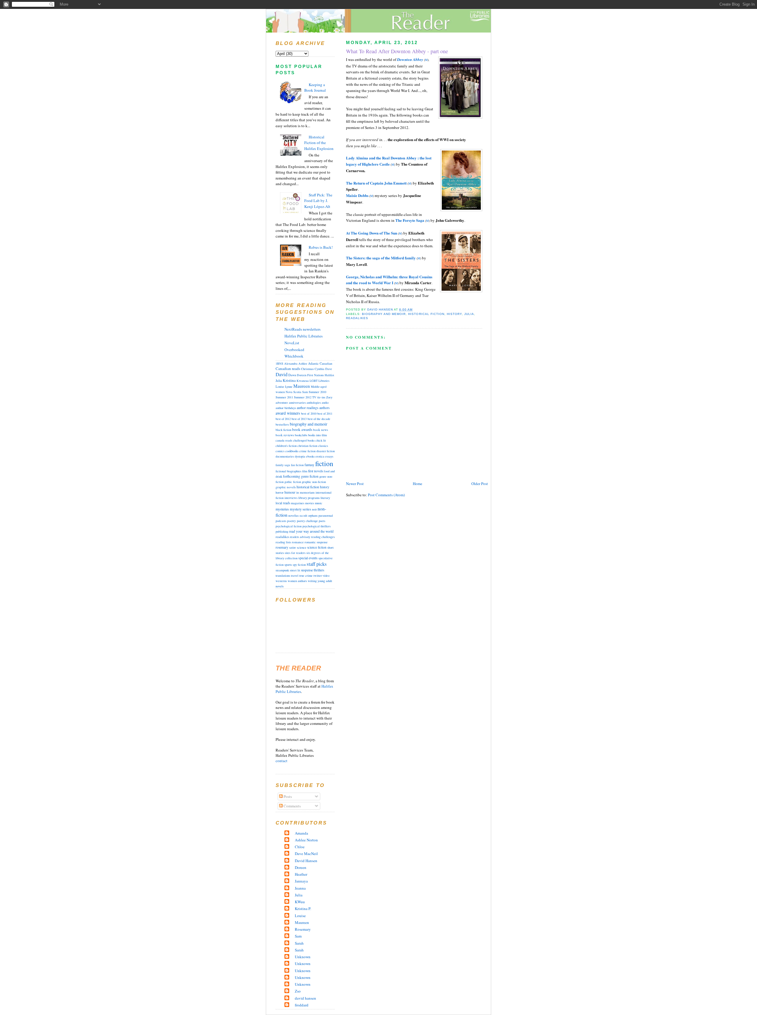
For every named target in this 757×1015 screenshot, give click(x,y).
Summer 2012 (302, 397)
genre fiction (309, 476)
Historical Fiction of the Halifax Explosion (319, 142)
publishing (282, 531)
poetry (291, 520)
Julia (469, 314)
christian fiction (307, 446)
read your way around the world (311, 531)
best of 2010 (308, 413)
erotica (320, 456)
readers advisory (300, 537)
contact (281, 760)
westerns (281, 581)
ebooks (310, 456)
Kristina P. (303, 908)
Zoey (329, 397)
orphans (313, 515)
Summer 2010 (317, 392)
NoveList (291, 342)
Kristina (289, 380)
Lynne (288, 386)
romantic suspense (316, 542)
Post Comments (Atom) (386, 494)
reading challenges (323, 537)
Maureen (301, 386)
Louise (280, 386)
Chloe (300, 846)
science (301, 547)
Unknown (302, 956)
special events (308, 558)
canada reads (284, 440)
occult (303, 515)
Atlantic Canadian (320, 363)
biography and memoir (384, 314)
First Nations (315, 375)
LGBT (314, 381)
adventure (282, 402)
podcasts (281, 521)
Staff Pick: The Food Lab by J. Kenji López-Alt (318, 200)
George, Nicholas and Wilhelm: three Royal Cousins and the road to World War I (389, 280)
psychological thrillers (317, 526)
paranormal (325, 515)
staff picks (317, 563)
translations (283, 575)
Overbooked (294, 349)
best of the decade (319, 419)
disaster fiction (325, 451)
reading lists (283, 542)
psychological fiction (289, 526)
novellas (293, 515)
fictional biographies (288, 471)
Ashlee (302, 363)
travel (294, 575)
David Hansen (306, 860)
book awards (302, 429)
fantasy (309, 465)
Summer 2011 (284, 397)
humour (289, 492)
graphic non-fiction (314, 482)
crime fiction (307, 451)
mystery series (300, 509)
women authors (297, 581)
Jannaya (301, 881)
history (454, 314)
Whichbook (293, 356)
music (318, 503)
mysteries (282, 509)
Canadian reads (288, 368)
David (281, 374)
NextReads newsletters (302, 329)
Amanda (301, 833)
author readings (307, 407)
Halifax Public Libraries (303, 336)
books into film (317, 435)
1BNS (279, 363)
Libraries (323, 381)
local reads (283, 503)
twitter (317, 575)
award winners (288, 413)
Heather (301, 874)
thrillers (319, 570)
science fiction (316, 547)
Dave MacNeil (306, 853)
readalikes (357, 318)
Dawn (292, 375)
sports (288, 565)
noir (314, 509)
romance (298, 542)
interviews (290, 498)
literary (325, 498)
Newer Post (355, 483)
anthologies (314, 402)
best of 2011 (324, 413)
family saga (283, 465)
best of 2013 (299, 419)
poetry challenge (307, 521)
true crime (306, 575)
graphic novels (286, 487)
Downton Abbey (410, 59)
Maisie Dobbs (357, 195)
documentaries (285, 456)
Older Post (479, 483)
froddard (301, 1005)
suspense (307, 570)
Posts (287, 796)
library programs (309, 498)
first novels (315, 471)
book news (320, 429)
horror (280, 492)
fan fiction (297, 465)
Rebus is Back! (321, 247)
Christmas (307, 369)
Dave (328, 369)
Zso (298, 991)
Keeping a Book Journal (315, 87)
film (304, 471)
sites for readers (295, 553)
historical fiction (426, 314)
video (326, 575)
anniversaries (297, 402)
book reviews (285, 435)
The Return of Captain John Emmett (376, 183)
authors (324, 407)
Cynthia (319, 369)
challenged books (304, 440)
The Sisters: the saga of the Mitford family (381, 258)
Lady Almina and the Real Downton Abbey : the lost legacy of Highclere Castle (388, 161)
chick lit (321, 440)
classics (323, 445)
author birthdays (286, 408)
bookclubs (301, 435)
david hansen (305, 998)
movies (309, 503)
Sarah (299, 943)
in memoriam (305, 492)
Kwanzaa (303, 381)
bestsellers (282, 424)
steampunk (282, 570)
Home (417, 483)
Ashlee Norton (306, 840)
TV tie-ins (318, 397)
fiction (324, 463)
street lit (295, 570)
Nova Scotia (293, 392)
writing (312, 581)
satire (292, 547)
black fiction (283, 430)
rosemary (282, 547)
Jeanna (300, 888)
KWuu (300, 901)
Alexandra (290, 363)
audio (325, 402)
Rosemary (303, 929)
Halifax (329, 375)
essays (329, 456)
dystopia (300, 456)
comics (280, 451)
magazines (297, 503)
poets (322, 521)
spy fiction (299, 565)
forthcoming (291, 476)
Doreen (301, 375)
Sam (305, 392)
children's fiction (286, 446)
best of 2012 (283, 419)
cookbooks (291, 451)
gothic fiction (292, 482)
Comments (292, 806)
